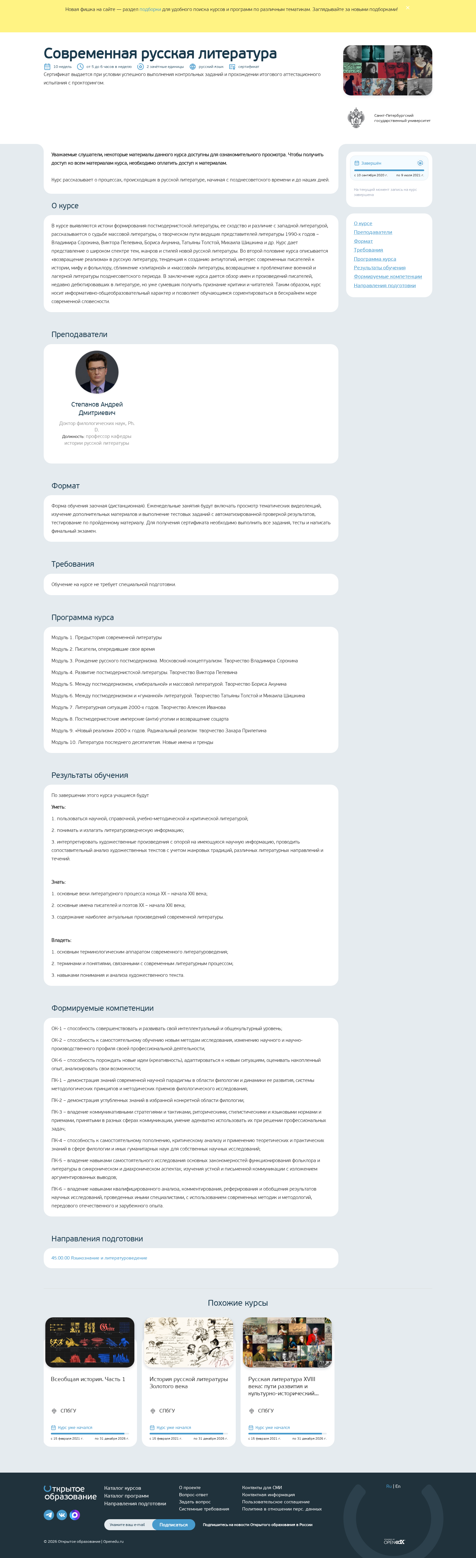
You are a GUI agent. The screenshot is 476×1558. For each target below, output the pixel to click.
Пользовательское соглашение (276, 1502)
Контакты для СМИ (262, 1487)
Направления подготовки (385, 285)
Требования (368, 250)
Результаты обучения (380, 268)
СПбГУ (68, 1411)
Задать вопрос (195, 1502)
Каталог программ (126, 1496)
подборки (150, 9)
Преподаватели (373, 232)
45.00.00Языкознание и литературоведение (99, 1258)
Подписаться (174, 1525)
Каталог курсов (122, 1488)
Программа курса (375, 259)
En (398, 1486)
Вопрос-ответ (193, 1495)
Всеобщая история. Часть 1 (88, 1379)
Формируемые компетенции (388, 276)
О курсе (363, 223)
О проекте (190, 1487)
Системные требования (204, 1509)
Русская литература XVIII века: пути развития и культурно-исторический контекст (281, 1386)
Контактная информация (268, 1495)
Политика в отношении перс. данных (282, 1509)
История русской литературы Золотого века (189, 1383)
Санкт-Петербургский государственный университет (402, 118)
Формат (363, 241)
